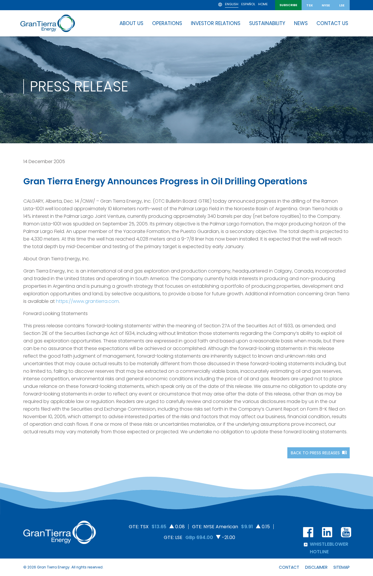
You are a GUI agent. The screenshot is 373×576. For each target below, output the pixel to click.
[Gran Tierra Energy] (47, 23)
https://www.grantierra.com (87, 301)
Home (263, 4)
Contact (289, 567)
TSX (309, 5)
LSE (341, 5)
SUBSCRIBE (288, 5)
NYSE (326, 5)
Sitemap (341, 567)
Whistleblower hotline (329, 548)
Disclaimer (316, 567)
